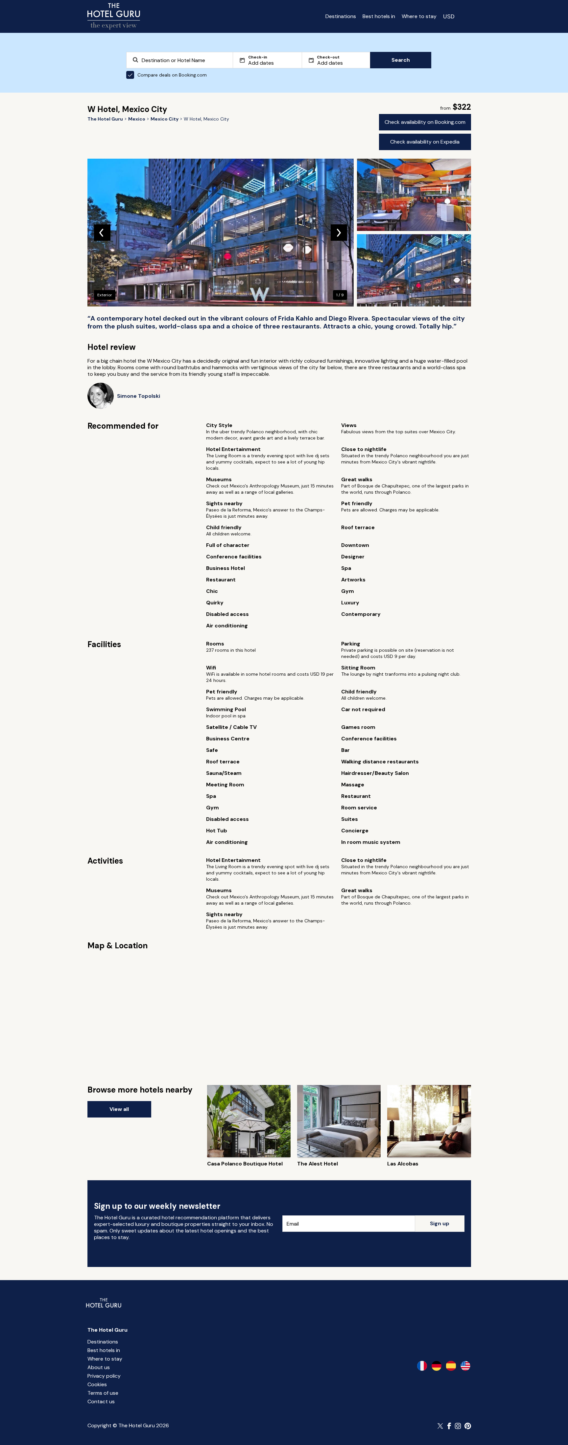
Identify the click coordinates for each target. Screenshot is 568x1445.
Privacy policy (104, 1375)
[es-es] (451, 1365)
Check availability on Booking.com (425, 122)
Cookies (97, 1384)
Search (400, 59)
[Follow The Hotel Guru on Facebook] (449, 1426)
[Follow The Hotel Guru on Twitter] (441, 1426)
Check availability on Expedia (425, 141)
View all (119, 1109)
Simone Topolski (138, 396)
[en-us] (465, 1365)
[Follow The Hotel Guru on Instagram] (458, 1426)
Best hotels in (379, 16)
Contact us (101, 1401)
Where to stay (419, 16)
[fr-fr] (422, 1365)
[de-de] (436, 1365)
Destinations (340, 16)
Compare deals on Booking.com (172, 75)
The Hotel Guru (107, 1329)
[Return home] (113, 16)
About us (98, 1367)
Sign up (439, 1223)
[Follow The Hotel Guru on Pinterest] (467, 1426)
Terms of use (102, 1392)
